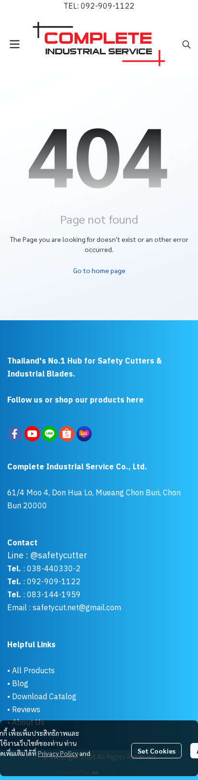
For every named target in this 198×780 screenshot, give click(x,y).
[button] (186, 44)
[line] (49, 433)
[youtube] (32, 433)
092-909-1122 (108, 6)
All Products (33, 671)
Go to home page (99, 270)
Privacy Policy (58, 753)
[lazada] (84, 433)
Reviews (26, 710)
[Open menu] (14, 44)
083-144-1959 (54, 595)
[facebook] (15, 433)
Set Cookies (156, 750)
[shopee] (66, 433)
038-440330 (49, 569)
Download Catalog (44, 697)
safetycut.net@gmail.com (77, 608)
